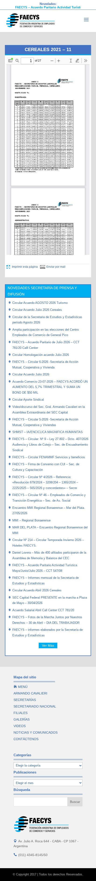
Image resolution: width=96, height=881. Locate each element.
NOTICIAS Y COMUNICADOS (36, 732)
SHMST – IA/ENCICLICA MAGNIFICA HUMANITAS (47, 432)
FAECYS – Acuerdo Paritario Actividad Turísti (48, 7)
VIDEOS (20, 726)
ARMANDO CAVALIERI (30, 693)
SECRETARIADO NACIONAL (35, 706)
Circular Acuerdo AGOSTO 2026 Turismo (40, 303)
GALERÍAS (22, 719)
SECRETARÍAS (25, 700)
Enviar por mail (55, 266)
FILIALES (20, 713)
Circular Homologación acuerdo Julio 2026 (40, 355)
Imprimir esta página (24, 266)
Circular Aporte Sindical (28, 399)
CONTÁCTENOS (26, 739)
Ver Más (48, 645)
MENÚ (20, 687)
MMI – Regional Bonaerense (31, 520)
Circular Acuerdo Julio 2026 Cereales (37, 310)
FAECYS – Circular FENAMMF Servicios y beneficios (48, 457)
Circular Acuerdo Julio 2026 (30, 374)
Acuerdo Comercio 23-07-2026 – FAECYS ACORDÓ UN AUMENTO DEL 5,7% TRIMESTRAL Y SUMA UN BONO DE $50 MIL (50, 387)
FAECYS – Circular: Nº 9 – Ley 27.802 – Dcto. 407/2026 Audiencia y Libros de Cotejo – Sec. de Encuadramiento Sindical (50, 444)
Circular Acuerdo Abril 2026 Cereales (37, 590)
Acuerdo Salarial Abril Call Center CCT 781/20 (43, 610)
